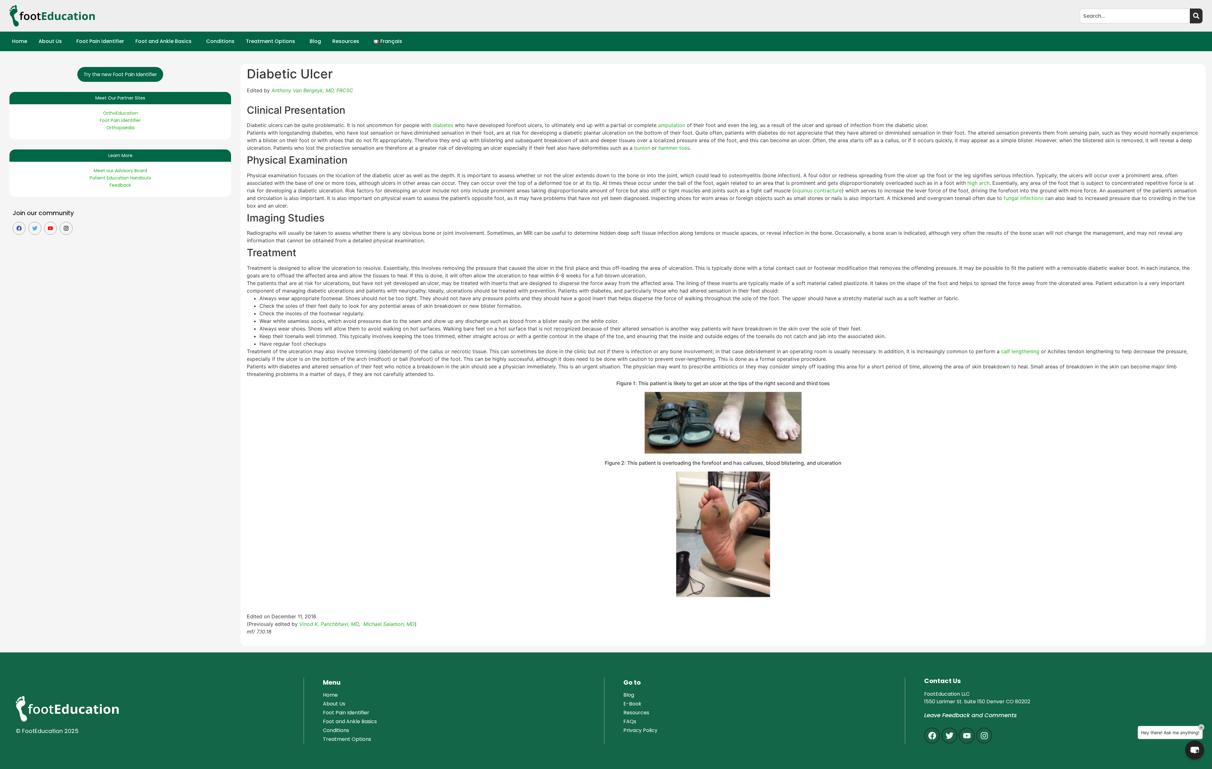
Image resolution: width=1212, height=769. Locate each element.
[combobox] (1135, 16)
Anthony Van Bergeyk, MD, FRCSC (312, 90)
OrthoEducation (120, 113)
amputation (672, 125)
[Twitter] (34, 228)
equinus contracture (818, 190)
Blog (315, 41)
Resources (345, 41)
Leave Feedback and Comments (970, 715)
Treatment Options (270, 41)
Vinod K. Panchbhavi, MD (329, 624)
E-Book (632, 703)
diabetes (444, 125)
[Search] (1196, 16)
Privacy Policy (640, 730)
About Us (50, 41)
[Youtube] (50, 228)
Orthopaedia (120, 127)
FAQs (629, 721)
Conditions (220, 41)
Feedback (120, 185)
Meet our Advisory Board (120, 170)
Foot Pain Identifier (100, 41)
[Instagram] (66, 228)
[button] (52, 41)
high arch (978, 183)
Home (19, 41)
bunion (643, 148)
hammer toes (674, 148)
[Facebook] (19, 228)
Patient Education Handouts (120, 178)
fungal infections (1024, 198)
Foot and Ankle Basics (163, 41)
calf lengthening (1020, 351)
